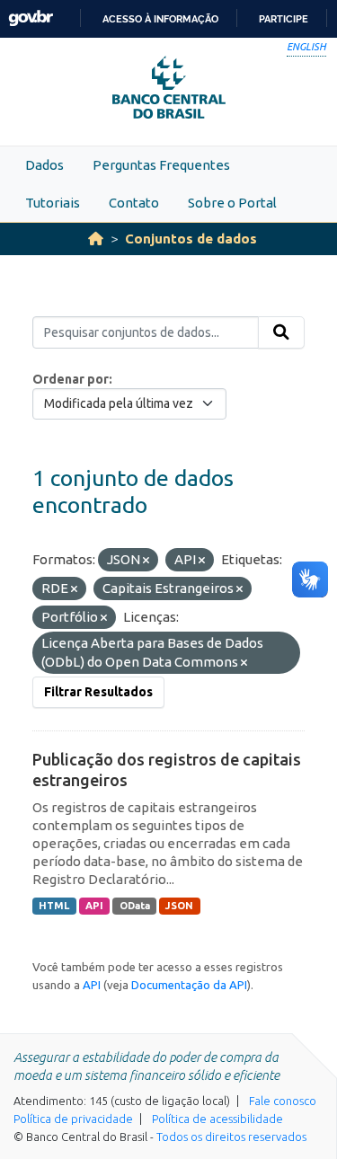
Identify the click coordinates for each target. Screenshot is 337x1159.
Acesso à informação (160, 19)
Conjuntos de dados (191, 238)
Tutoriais (52, 202)
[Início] (95, 238)
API (94, 905)
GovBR (30, 18)
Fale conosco (282, 1100)
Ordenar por (70, 379)
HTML (54, 905)
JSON (179, 905)
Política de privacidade (73, 1118)
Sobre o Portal (232, 202)
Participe (283, 19)
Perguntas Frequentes (161, 165)
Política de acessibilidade (217, 1118)
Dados (44, 165)
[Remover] (146, 560)
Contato (134, 202)
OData (135, 905)
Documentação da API (189, 984)
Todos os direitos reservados (231, 1136)
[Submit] (281, 332)
